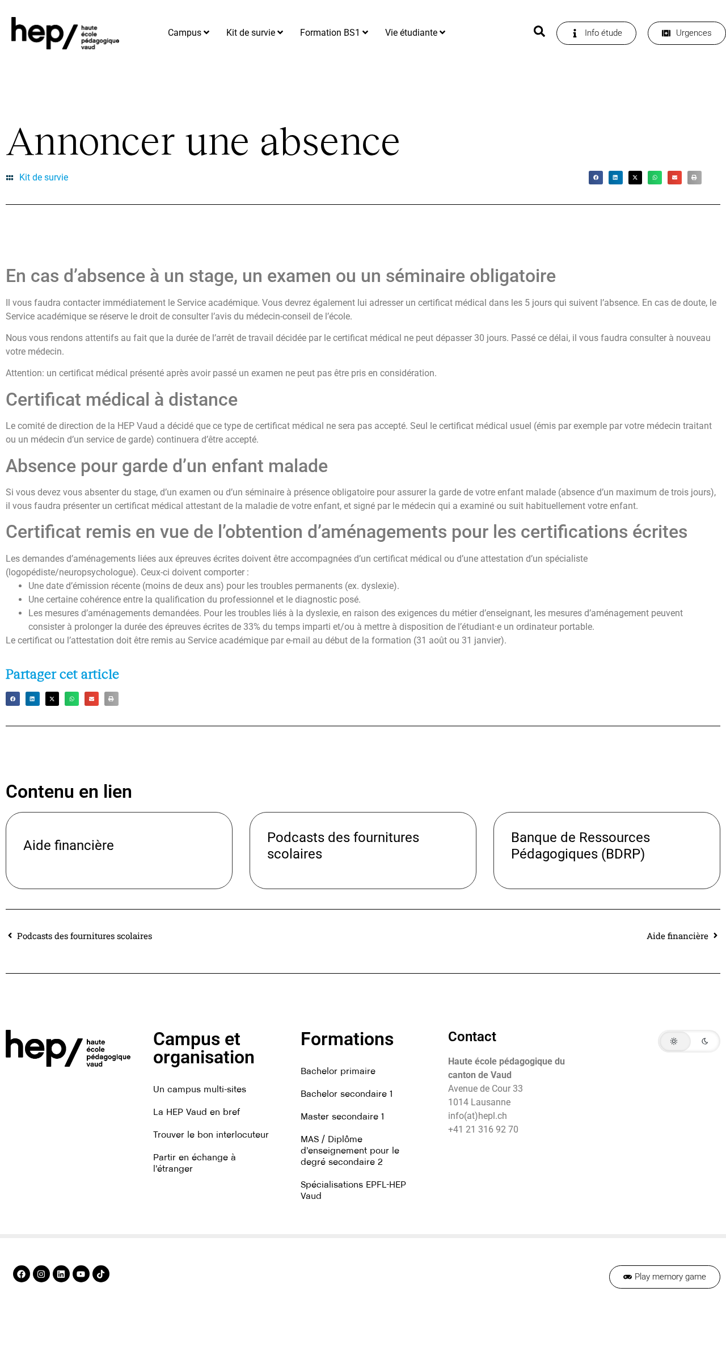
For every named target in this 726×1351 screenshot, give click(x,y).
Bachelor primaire (338, 1070)
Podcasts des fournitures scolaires (343, 846)
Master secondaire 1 (342, 1116)
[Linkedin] (61, 1273)
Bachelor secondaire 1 (346, 1093)
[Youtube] (81, 1273)
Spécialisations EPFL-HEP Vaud (353, 1190)
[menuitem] (188, 32)
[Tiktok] (100, 1273)
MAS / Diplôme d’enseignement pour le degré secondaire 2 (350, 1150)
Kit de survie (43, 177)
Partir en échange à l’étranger (194, 1162)
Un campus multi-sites (199, 1089)
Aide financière (68, 845)
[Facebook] (21, 1273)
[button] (596, 178)
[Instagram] (41, 1273)
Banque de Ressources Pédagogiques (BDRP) (580, 846)
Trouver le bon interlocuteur (211, 1134)
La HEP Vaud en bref (196, 1111)
